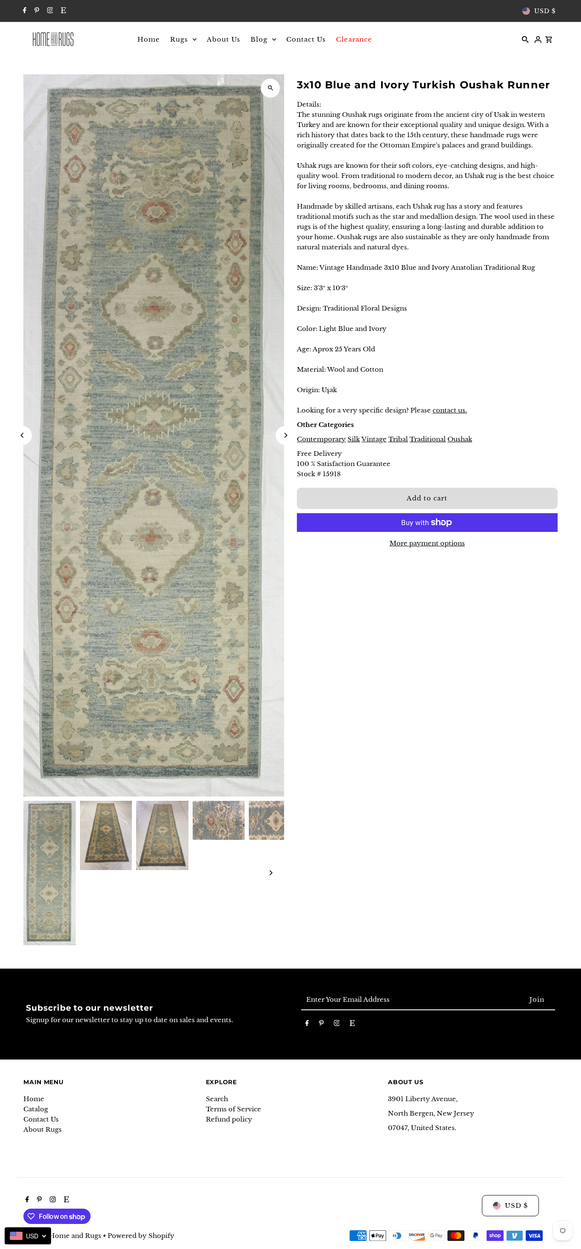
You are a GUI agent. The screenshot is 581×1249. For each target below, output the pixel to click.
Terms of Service (233, 1109)
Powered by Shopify (141, 1236)
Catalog (35, 1109)
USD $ (545, 11)
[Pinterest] (35, 11)
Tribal (398, 439)
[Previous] (22, 435)
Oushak (459, 439)
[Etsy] (62, 11)
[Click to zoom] (270, 88)
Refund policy (229, 1119)
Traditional (428, 439)
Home (33, 1099)
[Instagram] (49, 11)
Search (217, 1099)
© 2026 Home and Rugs (63, 1236)
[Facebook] (23, 11)
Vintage (374, 439)
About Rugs (42, 1129)
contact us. (450, 410)
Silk (353, 439)
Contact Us (41, 1119)
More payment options (427, 543)
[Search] (525, 39)
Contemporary (321, 439)
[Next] (285, 435)
